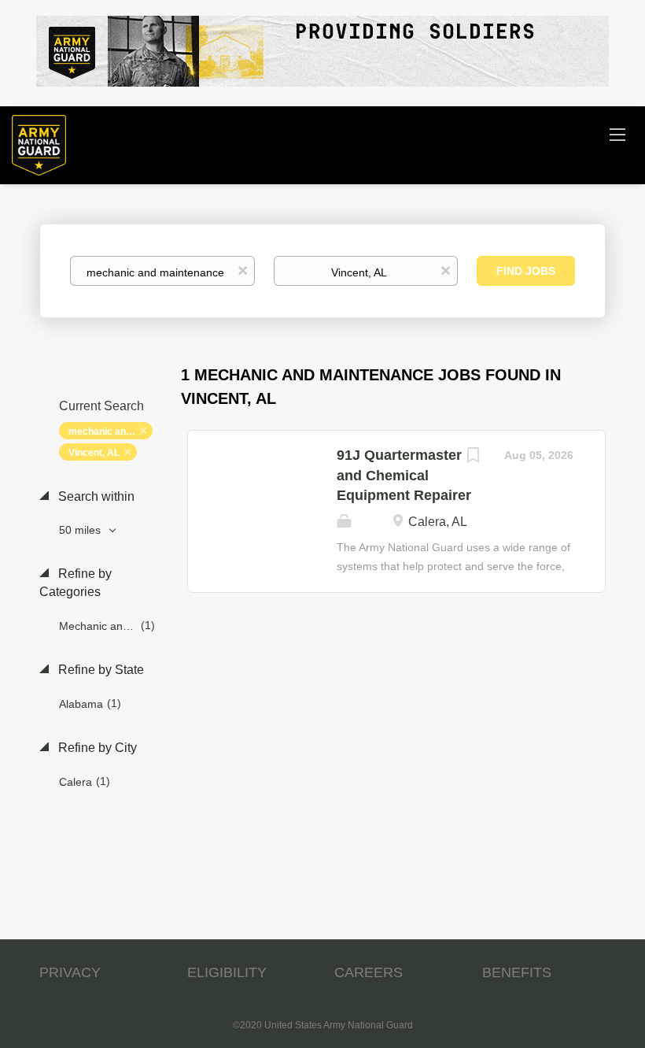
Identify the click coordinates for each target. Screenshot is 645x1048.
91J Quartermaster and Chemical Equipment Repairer (404, 475)
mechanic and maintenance (110, 431)
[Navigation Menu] (617, 134)
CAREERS (368, 972)
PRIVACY (70, 972)
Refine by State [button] (99, 669)
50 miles (81, 530)
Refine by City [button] (96, 747)
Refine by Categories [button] (75, 582)
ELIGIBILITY (227, 972)
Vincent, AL (94, 452)
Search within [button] (95, 496)
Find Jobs (525, 271)
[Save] (473, 457)
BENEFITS (516, 972)
